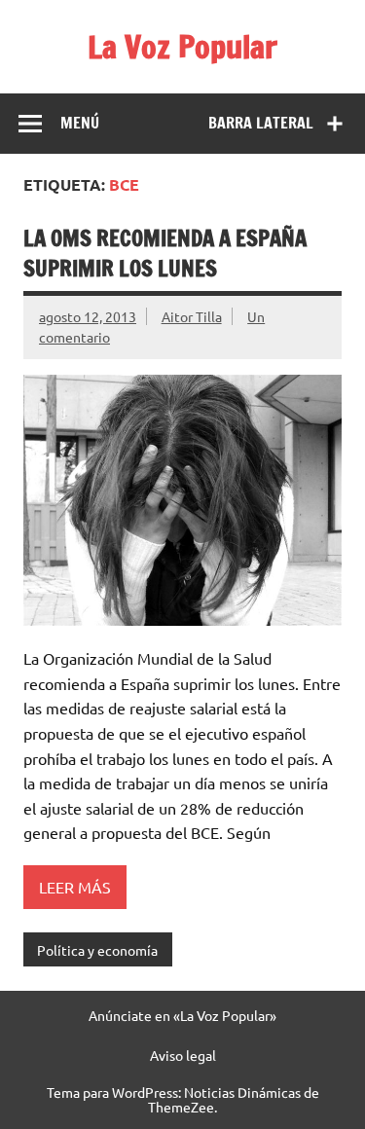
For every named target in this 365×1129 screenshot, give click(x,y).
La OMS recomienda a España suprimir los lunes (165, 253)
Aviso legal (183, 1055)
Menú (79, 122)
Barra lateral (260, 122)
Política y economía (97, 950)
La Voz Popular (182, 46)
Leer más (75, 886)
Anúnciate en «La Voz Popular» (182, 1015)
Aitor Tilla (192, 316)
